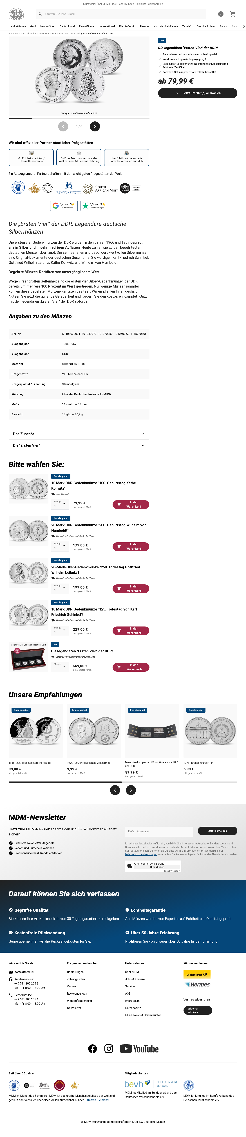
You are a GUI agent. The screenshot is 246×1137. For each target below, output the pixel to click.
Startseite (13, 33)
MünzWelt (89, 4)
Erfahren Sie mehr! (97, 1100)
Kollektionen (18, 26)
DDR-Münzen (43, 33)
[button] (40, 14)
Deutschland (67, 26)
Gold (33, 26)
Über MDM (103, 4)
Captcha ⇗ (172, 871)
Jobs (120, 4)
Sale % (223, 26)
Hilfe (113, 4)
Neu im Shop (47, 26)
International (107, 26)
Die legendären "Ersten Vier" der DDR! (94, 33)
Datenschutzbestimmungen (141, 854)
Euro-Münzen (87, 26)
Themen (144, 26)
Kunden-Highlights (135, 4)
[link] (16, 14)
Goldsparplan (155, 4)
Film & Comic (127, 26)
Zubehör (187, 26)
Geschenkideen (206, 26)
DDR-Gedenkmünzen (62, 33)
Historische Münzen (166, 26)
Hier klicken (157, 867)
